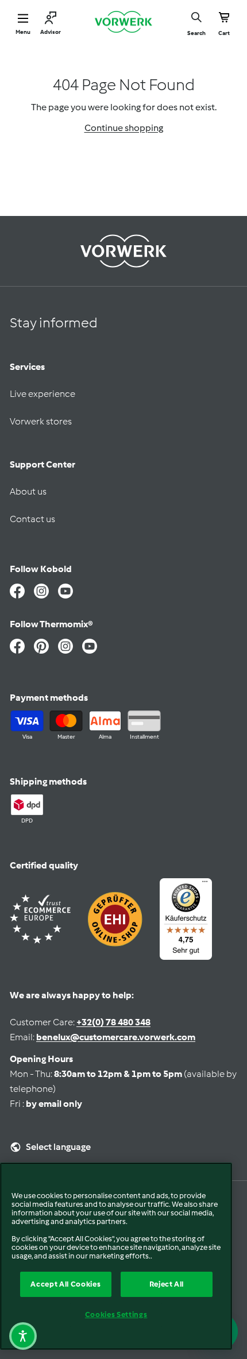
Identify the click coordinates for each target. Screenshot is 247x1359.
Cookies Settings (116, 1314)
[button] (23, 1336)
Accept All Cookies (65, 1284)
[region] (116, 1256)
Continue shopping (123, 127)
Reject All (166, 1284)
